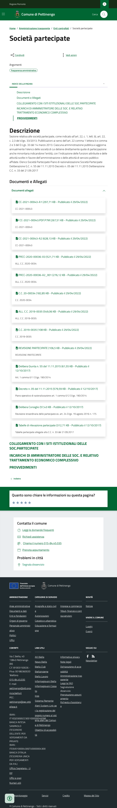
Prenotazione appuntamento (71, 696)
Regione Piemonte (17, 4)
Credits (66, 795)
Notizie (89, 606)
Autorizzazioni (42, 616)
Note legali (65, 662)
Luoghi (89, 626)
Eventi (89, 631)
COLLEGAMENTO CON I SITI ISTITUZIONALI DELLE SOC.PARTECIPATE (48, 446)
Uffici (11, 640)
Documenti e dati (18, 611)
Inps (37, 696)
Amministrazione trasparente (34, 28)
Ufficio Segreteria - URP (19, 770)
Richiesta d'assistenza (70, 704)
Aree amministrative (19, 606)
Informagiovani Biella (45, 681)
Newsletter (91, 660)
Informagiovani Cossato (46, 688)
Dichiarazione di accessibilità (70, 669)
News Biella (41, 662)
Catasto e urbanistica (45, 621)
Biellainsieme (41, 671)
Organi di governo (18, 621)
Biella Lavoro (41, 676)
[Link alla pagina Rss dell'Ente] (93, 656)
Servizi (45, 795)
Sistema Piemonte (44, 701)
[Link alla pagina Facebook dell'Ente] (87, 656)
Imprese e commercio (71, 606)
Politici (12, 635)
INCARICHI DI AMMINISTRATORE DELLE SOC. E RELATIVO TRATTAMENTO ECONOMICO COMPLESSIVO (54, 457)
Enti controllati (61, 28)
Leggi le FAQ (66, 683)
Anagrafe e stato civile (45, 608)
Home (12, 28)
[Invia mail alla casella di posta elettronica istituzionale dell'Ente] (20, 691)
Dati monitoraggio (18, 795)
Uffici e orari (15, 778)
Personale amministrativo (19, 628)
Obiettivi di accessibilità (45, 732)
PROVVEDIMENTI (23, 467)
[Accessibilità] (9, 798)
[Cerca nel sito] (103, 14)
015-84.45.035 (17, 679)
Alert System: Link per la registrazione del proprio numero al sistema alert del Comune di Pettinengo (46, 715)
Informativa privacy (70, 657)
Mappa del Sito (91, 795)
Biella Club (40, 666)
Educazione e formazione (45, 628)
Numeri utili (15, 783)
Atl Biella (39, 657)
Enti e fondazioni (17, 616)
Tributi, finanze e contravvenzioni (71, 613)
